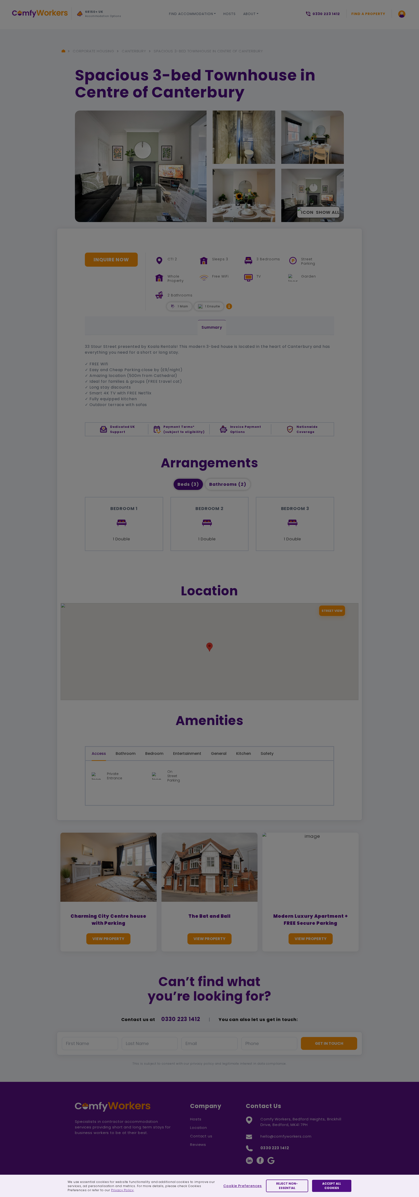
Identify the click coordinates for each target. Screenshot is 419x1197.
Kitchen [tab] (243, 753)
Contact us (201, 1136)
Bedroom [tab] (154, 753)
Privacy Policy (122, 1190)
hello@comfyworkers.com (286, 1136)
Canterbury (134, 51)
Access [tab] (99, 753)
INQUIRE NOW (111, 259)
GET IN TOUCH (329, 1043)
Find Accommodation (191, 13)
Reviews (198, 1144)
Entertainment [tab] (187, 753)
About (249, 13)
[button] (229, 306)
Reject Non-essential (287, 1185)
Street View (332, 610)
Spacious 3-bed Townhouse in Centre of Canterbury (208, 51)
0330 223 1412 (180, 1019)
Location (198, 1127)
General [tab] (218, 753)
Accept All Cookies (331, 1185)
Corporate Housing (93, 51)
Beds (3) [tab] (188, 484)
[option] (109, 15)
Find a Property (368, 13)
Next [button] (82, 25)
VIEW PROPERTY (108, 939)
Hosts (229, 13)
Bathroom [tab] (126, 753)
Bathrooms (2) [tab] (227, 484)
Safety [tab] (267, 753)
